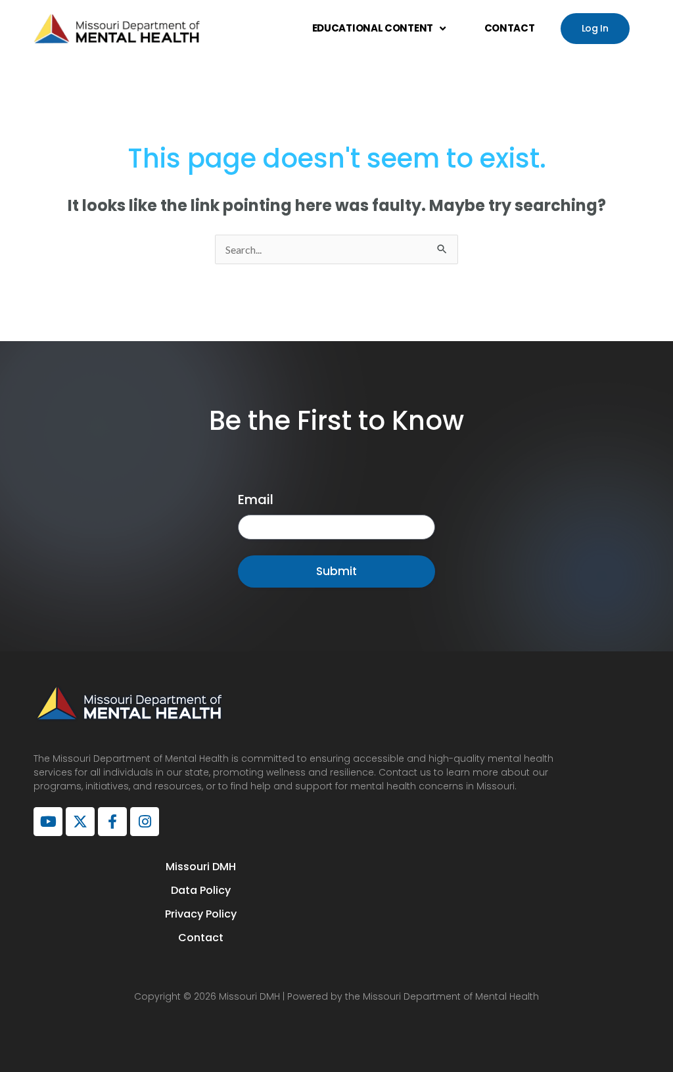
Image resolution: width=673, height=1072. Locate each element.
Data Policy (201, 890)
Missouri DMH (201, 866)
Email (255, 499)
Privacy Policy (201, 913)
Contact (200, 937)
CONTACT (509, 28)
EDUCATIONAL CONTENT (372, 28)
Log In (595, 28)
